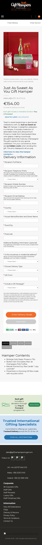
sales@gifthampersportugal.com (19, 452)
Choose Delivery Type (13, 266)
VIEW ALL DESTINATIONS (21, 437)
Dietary (21, 343)
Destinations (6, 347)
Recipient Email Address (20, 197)
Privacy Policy (9, 515)
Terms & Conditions (11, 518)
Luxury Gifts (8, 495)
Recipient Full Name (13, 162)
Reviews (28, 343)
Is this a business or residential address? (20, 256)
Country (8, 208)
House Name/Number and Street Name (21, 217)
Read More (34, 405)
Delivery (13, 343)
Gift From (8, 275)
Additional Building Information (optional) (21, 244)
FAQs (6, 510)
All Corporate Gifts (11, 487)
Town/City (9, 225)
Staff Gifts (8, 490)
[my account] (34, 17)
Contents (5, 343)
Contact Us (8, 521)
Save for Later (11, 117)
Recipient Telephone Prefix (20, 173)
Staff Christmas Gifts (12, 498)
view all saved (23, 117)
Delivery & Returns (11, 512)
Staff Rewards (9, 493)
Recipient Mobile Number (18, 185)
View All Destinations (12, 507)
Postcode (9, 234)
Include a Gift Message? (14, 284)
